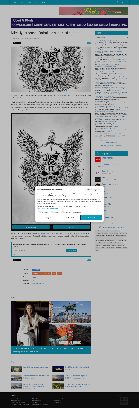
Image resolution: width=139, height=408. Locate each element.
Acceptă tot (91, 218)
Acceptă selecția (69, 218)
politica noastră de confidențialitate (47, 208)
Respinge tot (47, 218)
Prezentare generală (94, 190)
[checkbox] (42, 212)
